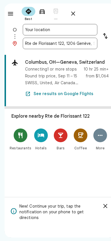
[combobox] (60, 29)
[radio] (28, 13)
